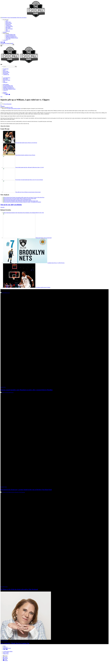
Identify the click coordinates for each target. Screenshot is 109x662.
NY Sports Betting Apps (10, 34)
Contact (5, 657)
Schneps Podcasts (4, 640)
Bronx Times (8, 21)
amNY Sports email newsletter (14, 108)
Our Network (5, 68)
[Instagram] (3, 42)
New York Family (9, 28)
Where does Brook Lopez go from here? (44, 237)
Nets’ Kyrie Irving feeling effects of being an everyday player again (22, 198)
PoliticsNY (8, 31)
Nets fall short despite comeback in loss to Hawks (25, 155)
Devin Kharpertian (7, 103)
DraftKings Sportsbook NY (11, 36)
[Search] (13, 44)
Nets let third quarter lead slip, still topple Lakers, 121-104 (29, 167)
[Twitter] (1, 42)
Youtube (6, 660)
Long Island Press (9, 26)
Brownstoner (8, 24)
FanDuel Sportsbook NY (11, 35)
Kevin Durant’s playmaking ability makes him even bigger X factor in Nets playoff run (27, 197)
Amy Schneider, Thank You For (15, 643)
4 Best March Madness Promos (12, 37)
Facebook (6, 658)
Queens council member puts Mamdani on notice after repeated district (26, 390)
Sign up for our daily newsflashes (11, 204)
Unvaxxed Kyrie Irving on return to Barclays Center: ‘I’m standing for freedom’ (25, 201)
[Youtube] (4, 42)
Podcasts (4, 32)
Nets (1, 96)
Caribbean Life (9, 25)
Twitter (5, 659)
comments (3, 106)
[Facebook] (3, 649)
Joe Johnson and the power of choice (43, 287)
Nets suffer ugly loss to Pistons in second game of (28, 192)
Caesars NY (8, 38)
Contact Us (5, 40)
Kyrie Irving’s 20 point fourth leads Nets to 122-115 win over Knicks (29, 179)
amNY (7, 20)
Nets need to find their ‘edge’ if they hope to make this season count (22, 200)
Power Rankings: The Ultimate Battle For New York (31, 212)
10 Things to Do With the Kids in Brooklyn (19, 589)
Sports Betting (6, 84)
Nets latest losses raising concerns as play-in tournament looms (18, 199)
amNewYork (3, 387)
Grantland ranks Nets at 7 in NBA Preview (56, 262)
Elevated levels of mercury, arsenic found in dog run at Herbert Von (26, 489)
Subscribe (2, 207)
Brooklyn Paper (9, 23)
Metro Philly (8, 27)
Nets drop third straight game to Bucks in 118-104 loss (26, 142)
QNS (7, 29)
